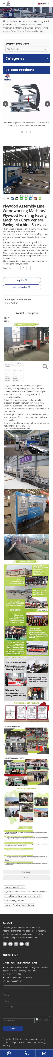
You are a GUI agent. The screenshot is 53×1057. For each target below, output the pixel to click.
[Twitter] (16, 944)
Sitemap (6, 1045)
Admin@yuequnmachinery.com (19, 977)
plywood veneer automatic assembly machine (24, 891)
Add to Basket (20, 287)
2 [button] (26, 132)
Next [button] (47, 104)
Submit (13, 1028)
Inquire (20, 280)
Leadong (41, 1042)
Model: (8, 299)
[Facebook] (5, 944)
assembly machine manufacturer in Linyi (22, 896)
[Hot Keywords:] (45, 48)
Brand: (7, 303)
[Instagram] (27, 944)
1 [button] (22, 132)
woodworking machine (14, 900)
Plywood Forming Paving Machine (19, 905)
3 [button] (30, 132)
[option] (26, 100)
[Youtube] (21, 944)
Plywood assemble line (14, 887)
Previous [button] (5, 104)
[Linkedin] (10, 944)
